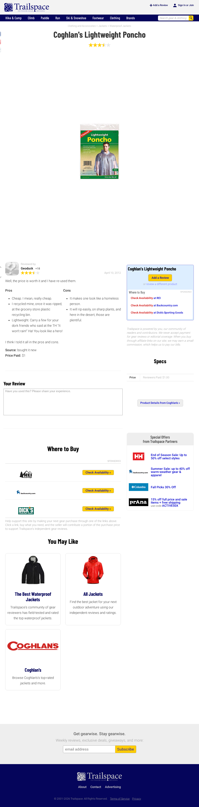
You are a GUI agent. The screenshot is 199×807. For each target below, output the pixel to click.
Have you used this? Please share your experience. (38, 391)
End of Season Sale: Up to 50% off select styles (169, 456)
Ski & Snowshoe (76, 18)
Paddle (45, 18)
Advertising (113, 787)
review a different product (161, 284)
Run (57, 18)
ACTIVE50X (170, 505)
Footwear (98, 18)
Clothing (115, 18)
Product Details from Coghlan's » (160, 403)
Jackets (102, 25)
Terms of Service (120, 798)
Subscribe (125, 749)
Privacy (136, 798)
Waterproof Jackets (120, 25)
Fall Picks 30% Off (163, 487)
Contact (95, 787)
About (82, 787)
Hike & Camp (13, 18)
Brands (130, 18)
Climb (31, 18)
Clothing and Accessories (82, 25)
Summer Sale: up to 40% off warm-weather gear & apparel (170, 472)
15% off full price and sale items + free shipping (169, 501)
